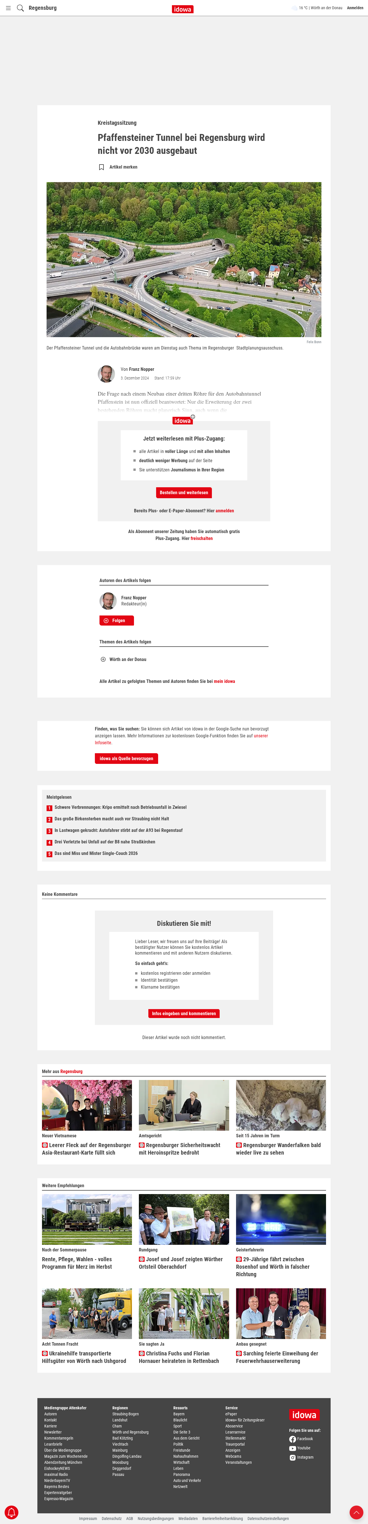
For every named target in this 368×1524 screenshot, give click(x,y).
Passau (118, 1474)
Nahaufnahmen (185, 1456)
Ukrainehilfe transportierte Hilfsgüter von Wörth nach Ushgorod (84, 1357)
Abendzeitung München (63, 1462)
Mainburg (120, 1450)
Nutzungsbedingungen (156, 1518)
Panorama (181, 1474)
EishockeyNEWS (57, 1468)
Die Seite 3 (181, 1432)
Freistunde (181, 1450)
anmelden (225, 510)
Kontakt (50, 1420)
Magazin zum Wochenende (66, 1456)
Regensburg (43, 7)
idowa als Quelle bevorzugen (126, 758)
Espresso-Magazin (58, 1498)
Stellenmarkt (235, 1438)
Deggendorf (121, 1468)
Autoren (50, 1414)
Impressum (88, 1518)
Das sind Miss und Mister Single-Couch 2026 (96, 853)
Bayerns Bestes (56, 1486)
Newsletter (53, 1432)
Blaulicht (180, 1420)
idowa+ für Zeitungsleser (244, 1420)
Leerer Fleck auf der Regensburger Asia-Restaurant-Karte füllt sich (86, 1149)
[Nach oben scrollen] (356, 1512)
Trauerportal (235, 1444)
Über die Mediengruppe (63, 1450)
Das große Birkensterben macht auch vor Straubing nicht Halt (112, 819)
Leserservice (235, 1432)
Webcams (233, 1456)
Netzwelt (180, 1486)
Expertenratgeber (58, 1492)
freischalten (202, 538)
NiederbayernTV (57, 1480)
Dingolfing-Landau (126, 1456)
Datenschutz (112, 1518)
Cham (117, 1426)
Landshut (119, 1420)
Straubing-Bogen (125, 1414)
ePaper (231, 1414)
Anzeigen (232, 1450)
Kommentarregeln (58, 1438)
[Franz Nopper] (107, 374)
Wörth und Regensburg (130, 1432)
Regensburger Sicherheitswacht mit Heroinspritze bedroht (179, 1149)
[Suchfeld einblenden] (20, 8)
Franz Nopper (141, 369)
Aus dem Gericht (186, 1438)
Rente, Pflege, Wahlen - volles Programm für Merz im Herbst (77, 1263)
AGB (129, 1518)
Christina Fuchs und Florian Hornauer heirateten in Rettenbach (179, 1357)
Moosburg (120, 1462)
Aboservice (234, 1426)
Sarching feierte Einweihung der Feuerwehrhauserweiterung (277, 1357)
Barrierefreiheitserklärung (222, 1518)
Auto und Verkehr (187, 1480)
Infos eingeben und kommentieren (184, 1013)
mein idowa (224, 681)
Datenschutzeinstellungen (268, 1518)
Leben (178, 1468)
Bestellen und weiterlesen (184, 492)
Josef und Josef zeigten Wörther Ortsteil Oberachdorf (181, 1263)
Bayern (179, 1414)
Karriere (50, 1426)
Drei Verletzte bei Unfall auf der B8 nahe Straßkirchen (105, 842)
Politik (178, 1444)
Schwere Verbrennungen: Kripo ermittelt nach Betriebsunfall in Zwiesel (121, 807)
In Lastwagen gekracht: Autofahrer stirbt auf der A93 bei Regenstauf (119, 830)
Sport (177, 1426)
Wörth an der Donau (128, 659)
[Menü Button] (8, 8)
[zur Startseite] (306, 1413)
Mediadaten (188, 1518)
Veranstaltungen (238, 1462)
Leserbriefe (53, 1444)
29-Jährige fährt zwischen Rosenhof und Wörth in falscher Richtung (273, 1267)
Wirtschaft (181, 1462)
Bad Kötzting (122, 1438)
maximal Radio (56, 1474)
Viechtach (120, 1444)
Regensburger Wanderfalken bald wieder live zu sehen (278, 1149)
